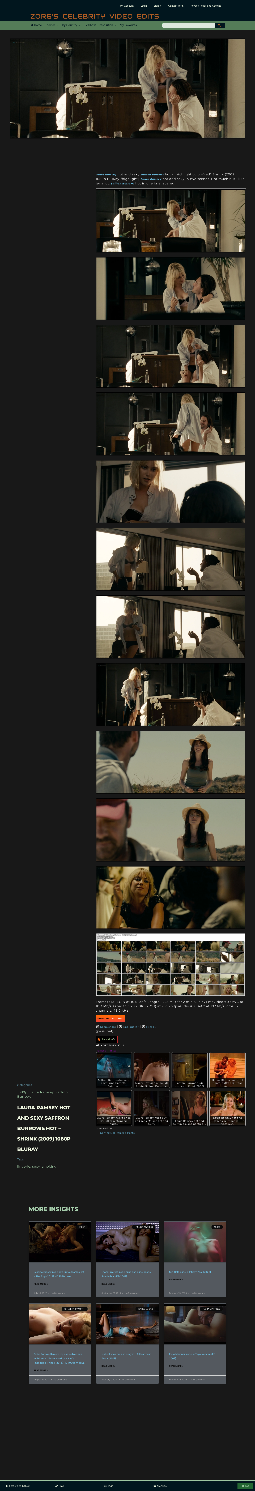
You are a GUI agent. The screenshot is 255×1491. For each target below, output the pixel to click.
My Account (127, 5)
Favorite (108, 1039)
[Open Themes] (57, 25)
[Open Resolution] (115, 25)
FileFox (151, 1026)
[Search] (220, 25)
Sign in (157, 5)
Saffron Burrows (152, 174)
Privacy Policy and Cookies (205, 5)
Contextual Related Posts (117, 1132)
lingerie (23, 1166)
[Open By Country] (79, 25)
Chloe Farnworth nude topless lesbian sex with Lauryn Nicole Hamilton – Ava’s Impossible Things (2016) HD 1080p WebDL (59, 1358)
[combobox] (188, 25)
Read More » (41, 1284)
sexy (36, 1166)
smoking (49, 1166)
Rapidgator (131, 1026)
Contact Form (176, 5)
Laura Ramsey (41, 1092)
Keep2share (108, 1026)
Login (144, 5)
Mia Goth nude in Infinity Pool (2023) (190, 1271)
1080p (22, 1092)
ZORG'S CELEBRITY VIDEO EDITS (94, 16)
